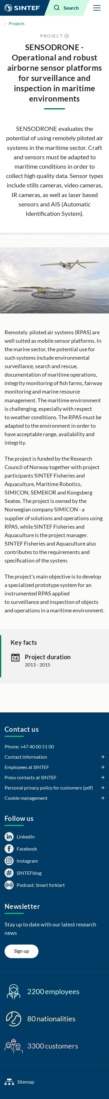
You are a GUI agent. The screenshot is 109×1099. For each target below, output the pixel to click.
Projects (17, 23)
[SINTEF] (22, 8)
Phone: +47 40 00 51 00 (29, 746)
